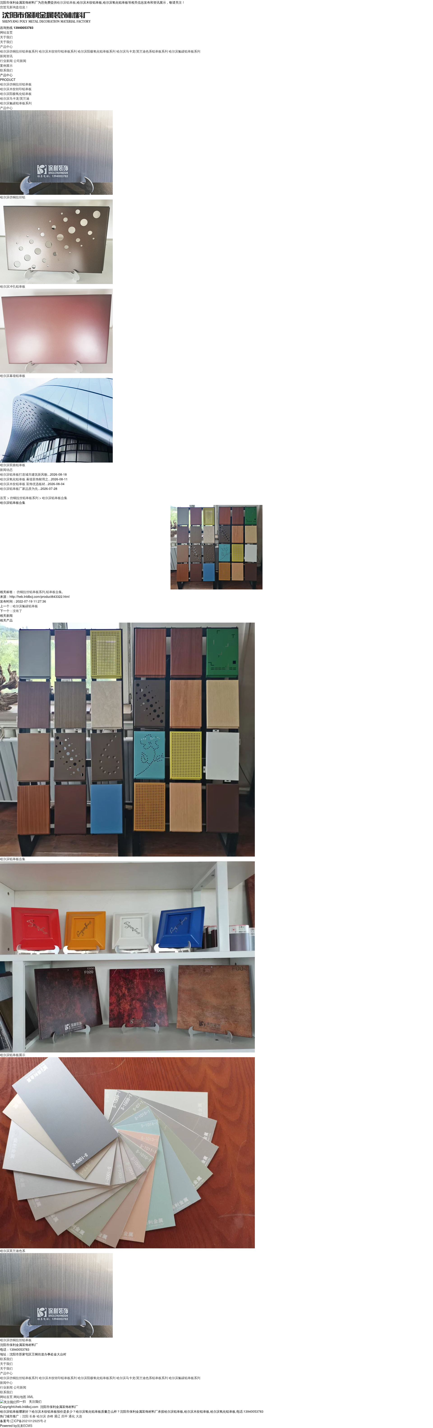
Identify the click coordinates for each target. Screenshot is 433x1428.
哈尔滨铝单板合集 (54, 497)
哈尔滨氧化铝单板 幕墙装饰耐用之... (25, 479)
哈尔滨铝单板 (66, 2)
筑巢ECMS (24, 1425)
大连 (79, 1416)
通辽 (57, 1416)
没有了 (17, 610)
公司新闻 (20, 60)
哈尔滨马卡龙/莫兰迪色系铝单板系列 (142, 51)
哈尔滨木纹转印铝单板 (16, 89)
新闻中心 (6, 1382)
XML (30, 1396)
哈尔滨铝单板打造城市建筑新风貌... (25, 474)
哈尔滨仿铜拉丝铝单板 (16, 84)
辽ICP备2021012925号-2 (28, 1421)
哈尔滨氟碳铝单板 (25, 606)
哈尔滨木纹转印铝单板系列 (58, 51)
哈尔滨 (41, 1416)
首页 (3, 497)
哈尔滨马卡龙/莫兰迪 (14, 98)
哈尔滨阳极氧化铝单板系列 (96, 51)
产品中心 (6, 46)
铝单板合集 (54, 591)
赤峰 (50, 1416)
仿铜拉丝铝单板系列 (24, 497)
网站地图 (20, 1396)
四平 (64, 1416)
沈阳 (25, 1416)
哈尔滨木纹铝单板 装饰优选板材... (24, 483)
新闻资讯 (6, 56)
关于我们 (6, 37)
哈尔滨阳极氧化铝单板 (16, 93)
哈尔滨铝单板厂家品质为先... (20, 488)
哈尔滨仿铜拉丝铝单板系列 (19, 51)
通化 (72, 1416)
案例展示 (6, 65)
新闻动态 (6, 469)
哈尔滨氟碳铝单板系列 (184, 51)
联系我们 (6, 70)
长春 (32, 1416)
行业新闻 (6, 60)
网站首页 (6, 32)
